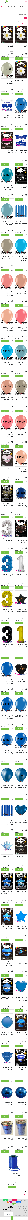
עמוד (25, 21)
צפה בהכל (24, 23)
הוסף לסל (19, 58)
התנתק (25, 1216)
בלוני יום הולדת (22, 6)
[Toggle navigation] (26, 2)
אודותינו (25, 1206)
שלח (11, 1218)
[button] (1, 6)
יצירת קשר (24, 1214)
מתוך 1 (18, 21)
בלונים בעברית (12, 6)
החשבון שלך (18, 1216)
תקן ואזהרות (24, 1212)
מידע (19, 1206)
